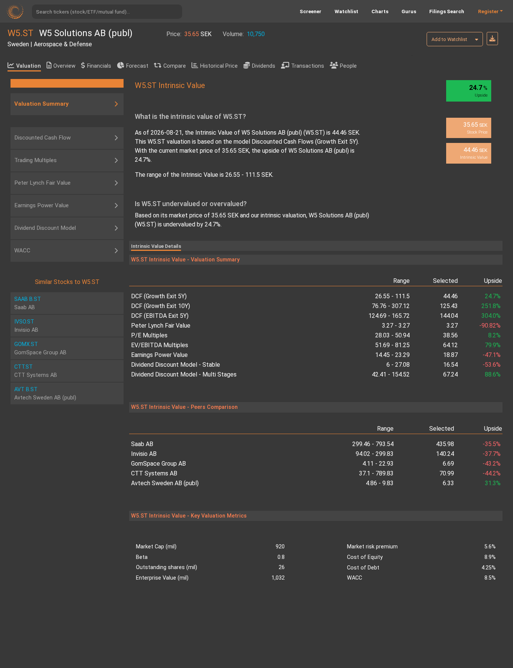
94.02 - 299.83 (375, 453)
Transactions (307, 66)
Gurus (408, 11)
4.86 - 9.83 (380, 483)
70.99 (446, 473)
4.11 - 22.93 (378, 463)
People (348, 66)
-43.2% (492, 463)
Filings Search (446, 11)
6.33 (448, 483)
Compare (174, 66)
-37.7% (492, 453)
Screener (310, 11)
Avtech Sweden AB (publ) (165, 483)
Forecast (137, 66)
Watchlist (346, 11)
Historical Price (219, 66)
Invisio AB (144, 453)
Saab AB (142, 444)
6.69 (448, 463)
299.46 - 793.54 (373, 444)
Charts (379, 11)
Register (488, 11)
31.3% (493, 483)
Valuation (28, 66)
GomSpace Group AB (158, 463)
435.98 (445, 444)
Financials (99, 66)
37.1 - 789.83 (376, 473)
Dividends (263, 66)
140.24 (445, 453)
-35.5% (492, 444)
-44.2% (492, 473)
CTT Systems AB (154, 473)
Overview (64, 66)
